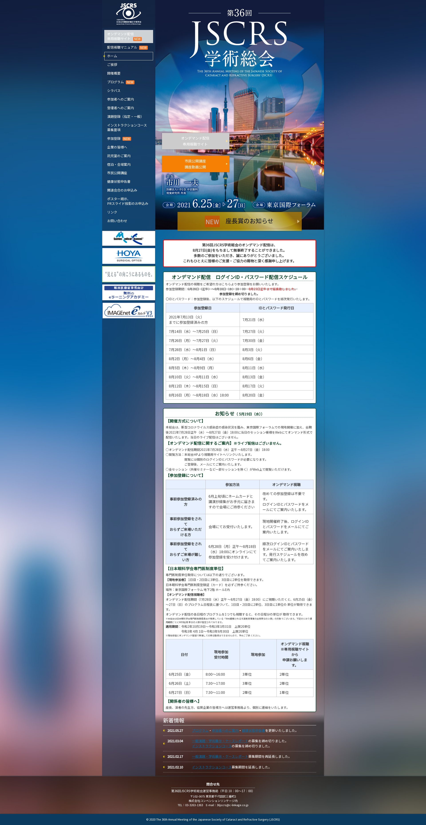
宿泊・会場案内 (118, 164)
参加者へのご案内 (120, 99)
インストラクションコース (212, 746)
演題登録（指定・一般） (125, 116)
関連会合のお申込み (122, 190)
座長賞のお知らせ (239, 221)
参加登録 (113, 138)
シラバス (113, 90)
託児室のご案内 (118, 155)
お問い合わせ (117, 220)
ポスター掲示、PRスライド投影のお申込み (127, 201)
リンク (112, 212)
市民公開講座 (117, 172)
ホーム (112, 55)
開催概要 (113, 73)
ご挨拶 (112, 64)
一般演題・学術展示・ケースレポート (220, 740)
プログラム (115, 81)
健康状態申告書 (118, 181)
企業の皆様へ (117, 147)
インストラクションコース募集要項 (127, 127)
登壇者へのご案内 (120, 107)
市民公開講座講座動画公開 (195, 163)
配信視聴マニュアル (122, 47)
